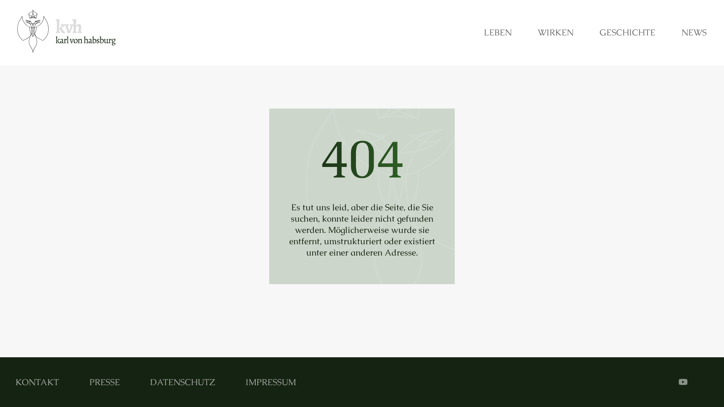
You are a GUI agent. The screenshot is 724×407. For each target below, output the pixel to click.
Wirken (556, 32)
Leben (498, 32)
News (694, 32)
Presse (104, 382)
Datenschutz (182, 382)
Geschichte (627, 32)
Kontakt (37, 382)
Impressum (270, 382)
